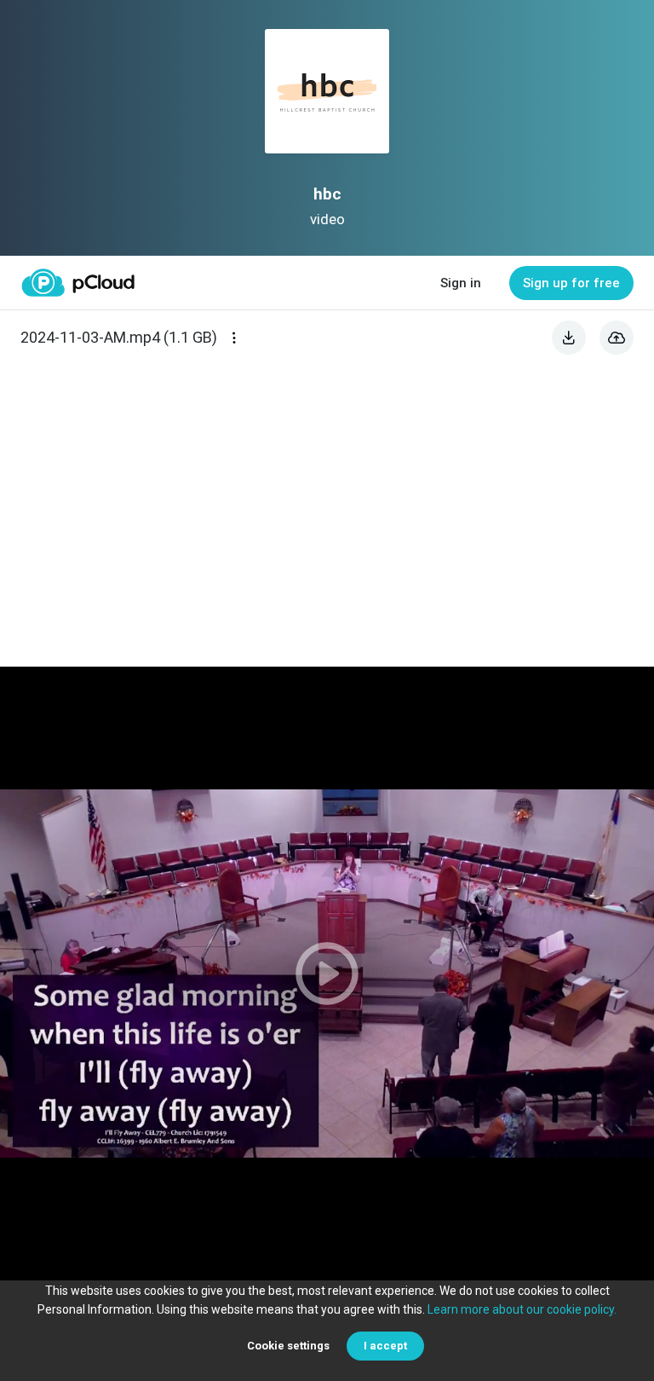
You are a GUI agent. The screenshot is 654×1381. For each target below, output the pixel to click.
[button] (327, 973)
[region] (327, 973)
